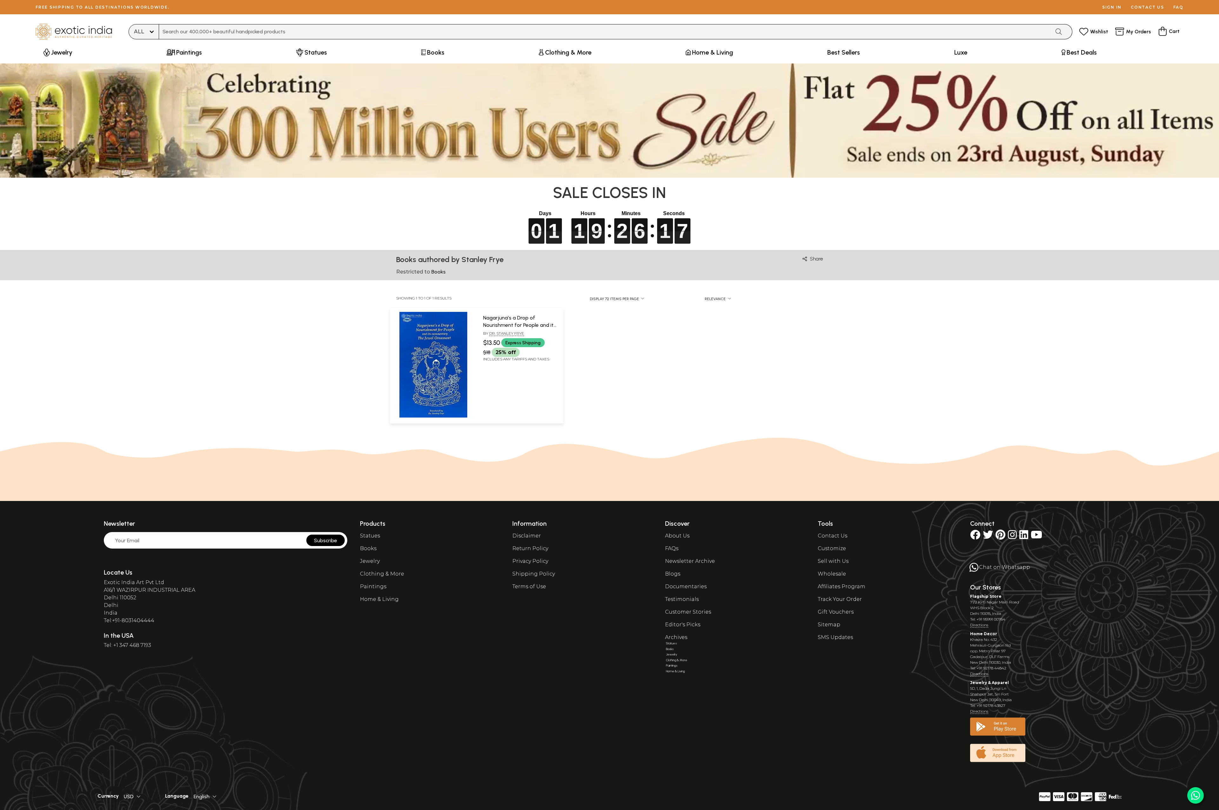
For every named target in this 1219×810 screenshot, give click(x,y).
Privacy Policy (530, 561)
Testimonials (682, 599)
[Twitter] (988, 537)
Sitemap (829, 625)
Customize (832, 548)
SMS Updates (835, 637)
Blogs (672, 574)
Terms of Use (529, 586)
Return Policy (530, 548)
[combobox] (605, 31)
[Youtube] (1036, 537)
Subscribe (325, 540)
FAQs (671, 548)
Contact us (1147, 7)
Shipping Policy (533, 574)
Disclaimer (526, 536)
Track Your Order (840, 599)
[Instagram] (1012, 537)
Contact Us (832, 536)
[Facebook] (975, 537)
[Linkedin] (1023, 537)
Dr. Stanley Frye (506, 333)
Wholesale (832, 574)
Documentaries (686, 586)
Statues (370, 536)
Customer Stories (688, 612)
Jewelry (370, 561)
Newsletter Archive (690, 561)
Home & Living (379, 599)
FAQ (1178, 7)
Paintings (373, 586)
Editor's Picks (682, 625)
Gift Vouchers (836, 612)
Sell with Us (833, 561)
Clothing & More (382, 574)
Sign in (1112, 7)
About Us (677, 536)
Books (368, 548)
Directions (979, 624)
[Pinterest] (1000, 537)
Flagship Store (986, 596)
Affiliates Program (841, 586)
